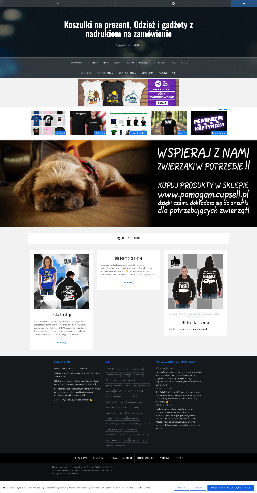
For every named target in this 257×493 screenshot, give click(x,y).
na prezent (134, 414)
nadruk (134, 403)
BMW (140, 376)
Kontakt (185, 62)
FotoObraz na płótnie (164, 395)
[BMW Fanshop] (61, 288)
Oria (97, 474)
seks (130, 441)
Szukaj (173, 62)
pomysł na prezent (135, 420)
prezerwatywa (120, 425)
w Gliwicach (134, 447)
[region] (128, 487)
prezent (109, 425)
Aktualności (86, 73)
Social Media (92, 62)
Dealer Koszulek (136, 381)
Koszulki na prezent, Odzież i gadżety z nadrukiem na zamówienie (128, 28)
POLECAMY (130, 62)
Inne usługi (144, 62)
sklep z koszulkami (142, 441)
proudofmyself (111, 441)
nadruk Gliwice (111, 409)
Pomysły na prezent (167, 73)
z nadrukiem (121, 452)
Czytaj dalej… (61, 349)
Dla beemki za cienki (128, 264)
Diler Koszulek (111, 387)
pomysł (123, 420)
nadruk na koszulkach (136, 409)
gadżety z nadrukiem (114, 392)
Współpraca (159, 62)
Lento (105, 62)
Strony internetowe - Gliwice (65, 480)
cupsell (125, 381)
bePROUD (110, 376)
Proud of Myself (131, 436)
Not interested (60, 139)
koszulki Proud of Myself (133, 398)
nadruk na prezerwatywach (116, 414)
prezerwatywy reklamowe (116, 430)
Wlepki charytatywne (164, 375)
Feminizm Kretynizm (178, 139)
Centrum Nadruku (113, 381)
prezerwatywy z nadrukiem (139, 430)
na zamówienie (111, 420)
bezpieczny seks (123, 376)
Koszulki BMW (147, 73)
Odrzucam (198, 488)
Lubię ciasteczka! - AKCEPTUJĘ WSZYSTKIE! (230, 488)
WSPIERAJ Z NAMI (164, 412)
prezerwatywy (133, 425)
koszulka (109, 398)
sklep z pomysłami (113, 447)
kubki (127, 403)
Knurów (136, 392)
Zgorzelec (110, 452)
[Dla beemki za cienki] (195, 288)
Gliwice (127, 392)
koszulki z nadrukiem (114, 403)
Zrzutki (117, 62)
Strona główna (75, 62)
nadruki (123, 409)
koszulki (118, 398)
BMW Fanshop (61, 321)
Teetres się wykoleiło (98, 139)
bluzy (134, 376)
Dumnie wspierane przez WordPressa (68, 474)
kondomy (145, 392)
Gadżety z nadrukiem (127, 73)
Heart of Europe (220, 139)
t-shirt (125, 447)
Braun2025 (141, 139)
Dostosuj (181, 488)
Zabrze (144, 447)
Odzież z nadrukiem (105, 73)
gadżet (122, 387)
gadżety (130, 387)
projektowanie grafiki (114, 436)
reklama (123, 441)
